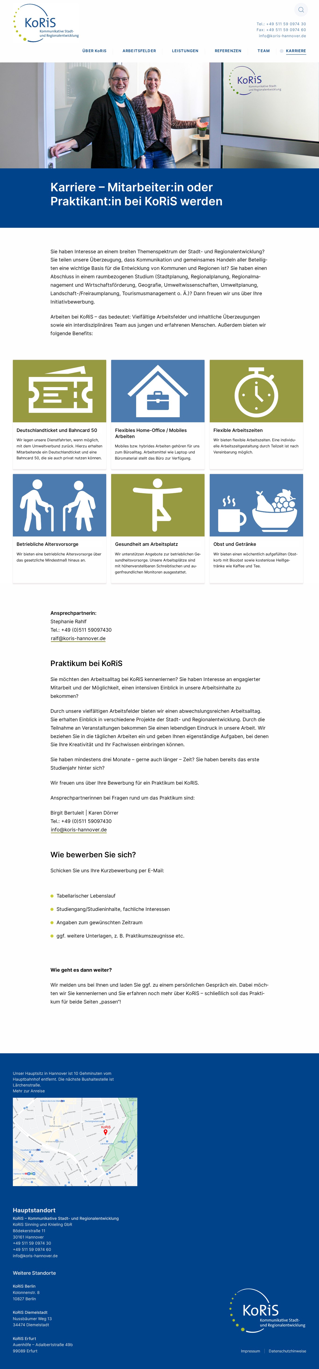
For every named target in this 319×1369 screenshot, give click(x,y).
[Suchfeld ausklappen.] (301, 10)
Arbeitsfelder (139, 50)
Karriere (296, 50)
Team (264, 50)
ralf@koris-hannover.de (78, 638)
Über (94, 50)
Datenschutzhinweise (287, 1351)
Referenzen (228, 50)
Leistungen (185, 50)
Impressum (250, 1351)
